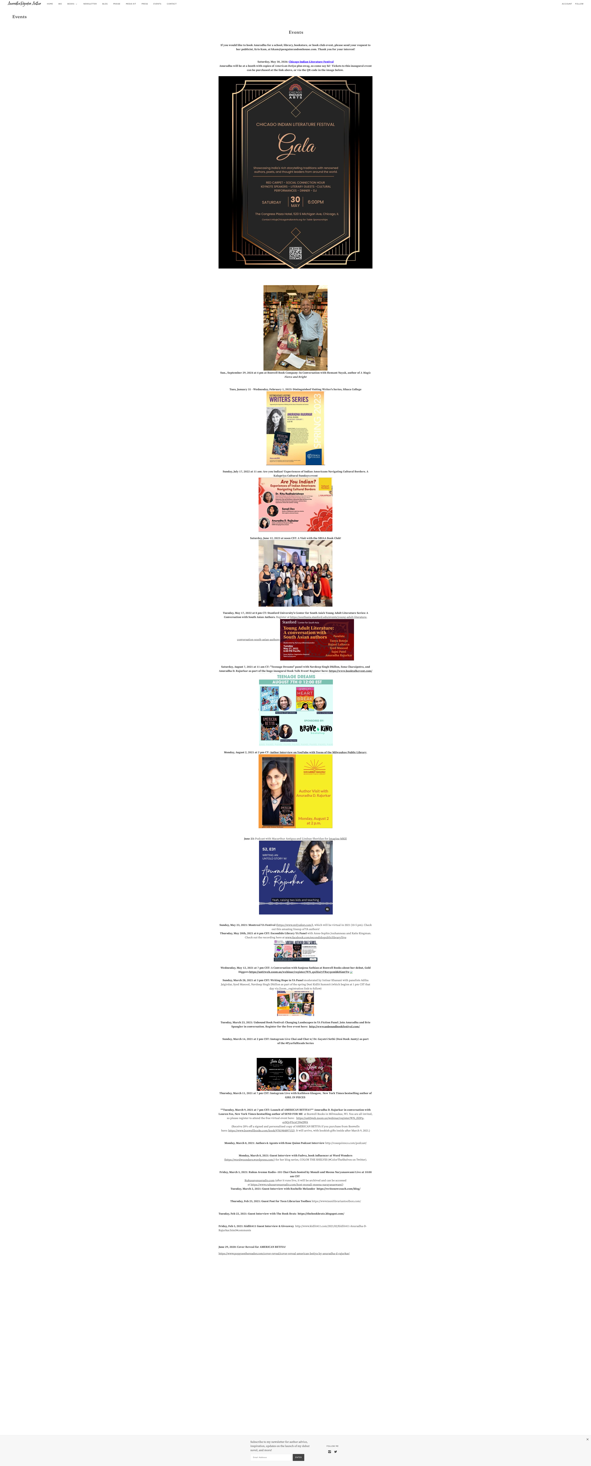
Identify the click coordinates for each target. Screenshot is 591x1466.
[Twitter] (335, 1451)
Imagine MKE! (338, 838)
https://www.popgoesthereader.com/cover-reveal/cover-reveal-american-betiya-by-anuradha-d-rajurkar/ (284, 1253)
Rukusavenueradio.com (260, 1180)
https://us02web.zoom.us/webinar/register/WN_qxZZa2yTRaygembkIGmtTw (299, 972)
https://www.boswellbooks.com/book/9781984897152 (261, 1130)
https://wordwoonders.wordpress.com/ (249, 1159)
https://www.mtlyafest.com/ (294, 925)
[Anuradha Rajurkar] (24, 4)
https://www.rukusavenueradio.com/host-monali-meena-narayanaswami (296, 1184)
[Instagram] (329, 1451)
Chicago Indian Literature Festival (311, 62)
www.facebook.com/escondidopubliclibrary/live (315, 937)
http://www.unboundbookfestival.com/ (334, 1026)
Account (567, 4)
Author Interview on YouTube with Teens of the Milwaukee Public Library (318, 752)
